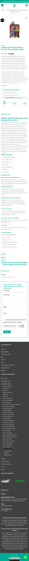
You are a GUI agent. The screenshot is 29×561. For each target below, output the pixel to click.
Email (5, 313)
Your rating (6, 290)
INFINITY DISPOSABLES (7, 416)
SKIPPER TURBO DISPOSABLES (9, 436)
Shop (2, 362)
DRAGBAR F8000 (7, 455)
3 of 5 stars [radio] (10, 292)
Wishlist (3, 370)
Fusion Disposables (6, 410)
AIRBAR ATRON (6, 388)
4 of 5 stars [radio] (14, 292)
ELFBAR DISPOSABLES (7, 408)
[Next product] (13, 14)
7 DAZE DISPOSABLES (7, 386)
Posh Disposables (6, 430)
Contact (3, 359)
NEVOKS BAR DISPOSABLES (8, 426)
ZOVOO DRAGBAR (23, 10)
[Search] (5, 5)
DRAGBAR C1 (7, 453)
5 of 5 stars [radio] (20, 292)
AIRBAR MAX (5, 394)
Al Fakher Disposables (7, 398)
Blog (2, 357)
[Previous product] (16, 14)
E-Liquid (3, 459)
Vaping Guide (4, 351)
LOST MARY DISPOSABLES (8, 420)
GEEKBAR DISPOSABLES (7, 412)
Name (5, 307)
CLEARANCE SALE (5, 381)
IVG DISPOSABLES (6, 418)
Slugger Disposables (7, 438)
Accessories (4, 378)
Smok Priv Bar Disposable (8, 441)
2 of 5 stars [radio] (6, 292)
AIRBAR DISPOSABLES (7, 392)
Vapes (2, 469)
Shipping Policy (5, 368)
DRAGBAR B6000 (7, 451)
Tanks (2, 467)
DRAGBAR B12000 (15, 11)
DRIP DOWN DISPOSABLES (8, 406)
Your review (6, 294)
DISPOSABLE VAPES (11, 10)
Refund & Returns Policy (7, 365)
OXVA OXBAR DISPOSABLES (8, 428)
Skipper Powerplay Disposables (9, 434)
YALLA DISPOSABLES (7, 445)
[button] (2, 5)
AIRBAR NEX (5, 396)
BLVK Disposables (6, 402)
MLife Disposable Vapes (8, 422)
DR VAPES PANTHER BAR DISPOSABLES (11, 404)
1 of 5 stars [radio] (3, 292)
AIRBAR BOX (5, 390)
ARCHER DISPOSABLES (7, 400)
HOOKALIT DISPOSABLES (8, 414)
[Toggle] (27, 384)
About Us (3, 349)
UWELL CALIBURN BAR (7, 443)
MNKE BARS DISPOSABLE (8, 424)
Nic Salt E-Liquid (5, 461)
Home (3, 10)
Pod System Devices (6, 464)
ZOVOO (3, 45)
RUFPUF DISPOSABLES (7, 432)
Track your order (5, 354)
